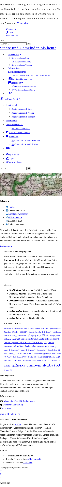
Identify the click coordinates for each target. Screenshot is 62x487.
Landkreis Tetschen (45, 346)
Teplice (47, 360)
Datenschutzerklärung (13, 404)
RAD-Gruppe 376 (20, 357)
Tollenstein (4, 201)
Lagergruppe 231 (38, 335)
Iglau (49, 332)
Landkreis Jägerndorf (12, 343)
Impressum (6, 408)
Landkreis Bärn (29, 339)
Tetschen (55, 360)
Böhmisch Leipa (44, 329)
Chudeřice (56, 328)
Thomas (11, 207)
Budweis (16, 329)
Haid (25, 332)
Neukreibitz (42, 350)
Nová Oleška (9, 353)
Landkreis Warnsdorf (18, 214)
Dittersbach (9, 332)
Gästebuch (27, 462)
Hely (31, 332)
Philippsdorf (45, 353)
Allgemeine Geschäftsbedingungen (19, 401)
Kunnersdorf (23, 335)
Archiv (18, 424)
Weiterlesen (6, 246)
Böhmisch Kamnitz (29, 329)
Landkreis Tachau (25, 346)
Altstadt (7, 329)
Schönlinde (19, 360)
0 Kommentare (15, 217)
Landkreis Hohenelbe (48, 339)
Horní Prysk (40, 332)
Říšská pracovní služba (37, 365)
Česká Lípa (9, 366)
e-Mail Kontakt (34, 459)
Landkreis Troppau (28, 350)
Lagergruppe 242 (13, 339)
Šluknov (8, 370)
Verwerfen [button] (23, 23)
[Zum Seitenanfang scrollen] (1, 470)
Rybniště (32, 357)
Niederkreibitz (54, 350)
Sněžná (27, 360)
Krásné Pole (11, 335)
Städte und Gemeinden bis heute (28, 48)
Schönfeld (8, 360)
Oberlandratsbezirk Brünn (28, 353)
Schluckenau (43, 357)
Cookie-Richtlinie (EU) (10, 414)
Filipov (18, 332)
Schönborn (55, 357)
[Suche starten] (29, 168)
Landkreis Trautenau (12, 350)
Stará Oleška (37, 360)
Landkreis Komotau (34, 342)
